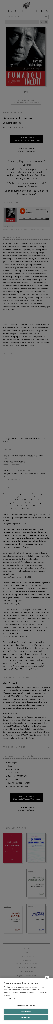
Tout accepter (26, 1012)
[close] (47, 978)
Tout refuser (25, 1018)
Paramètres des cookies (26, 1005)
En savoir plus (9, 998)
